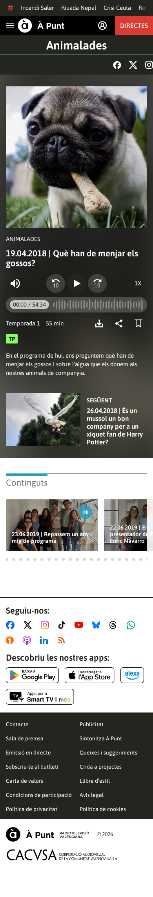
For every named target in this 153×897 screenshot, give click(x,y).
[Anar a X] (29, 625)
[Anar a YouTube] (80, 625)
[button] (6, 559)
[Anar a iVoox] (11, 640)
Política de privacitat (31, 809)
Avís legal (92, 795)
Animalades (76, 45)
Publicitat (92, 724)
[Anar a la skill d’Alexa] (132, 675)
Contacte (17, 724)
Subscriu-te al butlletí (32, 767)
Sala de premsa (25, 738)
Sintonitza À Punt (101, 738)
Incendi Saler (37, 7)
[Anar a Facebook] (12, 625)
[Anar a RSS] (63, 640)
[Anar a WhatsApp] (132, 625)
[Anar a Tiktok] (63, 625)
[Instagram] (149, 65)
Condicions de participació (39, 795)
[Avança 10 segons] (97, 283)
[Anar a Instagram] (46, 625)
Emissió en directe (28, 752)
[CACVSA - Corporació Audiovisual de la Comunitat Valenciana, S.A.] (62, 855)
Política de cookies (103, 809)
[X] (133, 65)
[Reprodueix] (76, 283)
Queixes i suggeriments (108, 752)
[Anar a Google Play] (32, 675)
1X (138, 283)
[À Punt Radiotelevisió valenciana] (47, 834)
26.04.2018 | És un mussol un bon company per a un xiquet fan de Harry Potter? (115, 426)
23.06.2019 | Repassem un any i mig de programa (52, 537)
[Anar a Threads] (115, 625)
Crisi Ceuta (117, 7)
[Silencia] (15, 283)
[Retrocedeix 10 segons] (55, 283)
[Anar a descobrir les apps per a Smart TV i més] (40, 697)
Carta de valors (24, 781)
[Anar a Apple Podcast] (28, 640)
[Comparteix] (121, 323)
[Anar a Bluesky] (98, 625)
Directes (134, 25)
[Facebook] (117, 65)
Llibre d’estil (95, 781)
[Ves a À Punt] (41, 25)
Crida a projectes (101, 767)
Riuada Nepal (78, 7)
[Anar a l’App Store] (90, 675)
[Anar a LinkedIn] (45, 640)
